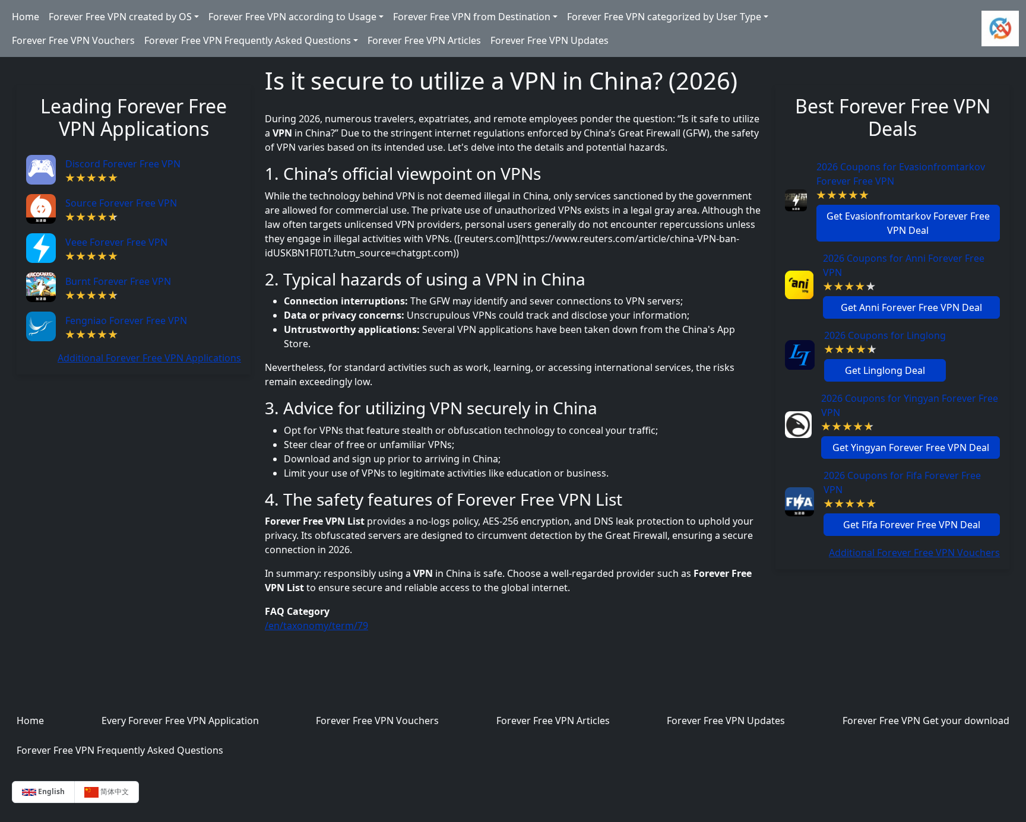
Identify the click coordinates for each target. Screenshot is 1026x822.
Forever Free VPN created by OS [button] (120, 16)
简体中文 (114, 791)
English (50, 791)
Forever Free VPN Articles (424, 40)
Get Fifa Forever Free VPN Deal (911, 524)
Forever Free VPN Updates (549, 40)
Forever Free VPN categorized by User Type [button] (664, 16)
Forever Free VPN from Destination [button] (471, 16)
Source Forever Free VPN (121, 203)
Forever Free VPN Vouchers (73, 40)
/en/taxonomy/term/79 (316, 625)
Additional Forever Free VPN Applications (149, 357)
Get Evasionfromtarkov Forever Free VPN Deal (908, 223)
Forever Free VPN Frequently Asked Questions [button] (247, 40)
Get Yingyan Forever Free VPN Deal (910, 447)
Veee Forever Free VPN (116, 242)
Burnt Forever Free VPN (118, 281)
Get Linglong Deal (885, 370)
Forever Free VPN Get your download (926, 720)
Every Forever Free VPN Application (180, 720)
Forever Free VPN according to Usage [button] (292, 16)
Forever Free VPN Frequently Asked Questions (120, 750)
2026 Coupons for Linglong (885, 335)
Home (25, 16)
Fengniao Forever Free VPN (126, 320)
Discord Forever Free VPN (122, 163)
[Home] (1000, 28)
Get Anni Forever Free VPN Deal (911, 307)
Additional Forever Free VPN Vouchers (914, 552)
